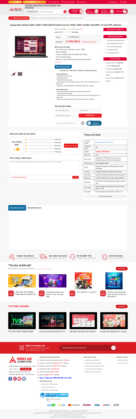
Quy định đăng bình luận (18, 177)
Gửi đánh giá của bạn (70, 145)
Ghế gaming (29, 5)
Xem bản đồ (25, 369)
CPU (59, 5)
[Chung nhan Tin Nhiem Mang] (54, 400)
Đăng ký (124, 2)
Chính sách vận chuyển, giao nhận (94, 366)
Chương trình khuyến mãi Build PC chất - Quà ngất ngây (55, 294)
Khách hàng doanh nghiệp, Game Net (34, 2)
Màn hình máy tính (38, 5)
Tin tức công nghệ (69, 2)
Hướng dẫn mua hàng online (49, 384)
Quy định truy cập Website (92, 360)
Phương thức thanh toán (48, 387)
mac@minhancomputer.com (21, 372)
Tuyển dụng (83, 2)
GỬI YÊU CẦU (90, 115)
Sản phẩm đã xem (34, 208)
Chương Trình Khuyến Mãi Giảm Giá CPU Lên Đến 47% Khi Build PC (117, 294)
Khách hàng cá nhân (15, 2)
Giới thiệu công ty (123, 360)
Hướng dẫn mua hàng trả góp (49, 390)
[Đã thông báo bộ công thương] (48, 395)
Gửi (75, 177)
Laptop (46, 5)
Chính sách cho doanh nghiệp (93, 369)
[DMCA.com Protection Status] (62, 395)
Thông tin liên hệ (122, 363)
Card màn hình (29, 7)
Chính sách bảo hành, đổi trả (93, 372)
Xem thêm (121, 268)
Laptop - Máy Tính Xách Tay (104, 142)
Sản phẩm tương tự (17, 208)
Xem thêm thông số (105, 196)
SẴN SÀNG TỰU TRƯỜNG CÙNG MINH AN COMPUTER (25, 293)
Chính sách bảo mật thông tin (93, 363)
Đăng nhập (113, 2)
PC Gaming (52, 5)
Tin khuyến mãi (54, 2)
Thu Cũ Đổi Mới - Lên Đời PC (87, 292)
